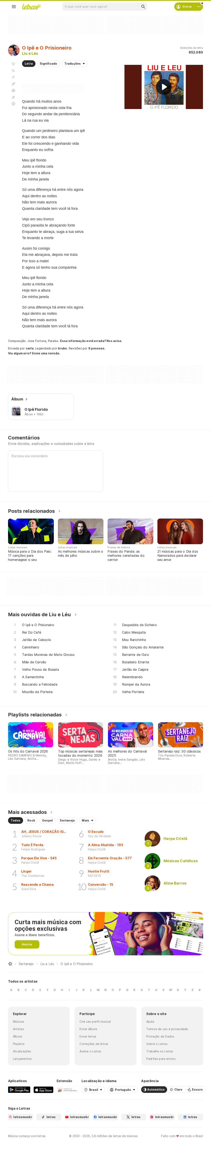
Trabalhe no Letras (159, 1051)
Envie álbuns (88, 1029)
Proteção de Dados (160, 1036)
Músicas (18, 1021)
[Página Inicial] (10, 964)
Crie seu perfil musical (95, 1021)
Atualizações (22, 1051)
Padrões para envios (161, 1058)
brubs (62, 348)
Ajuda (150, 1021)
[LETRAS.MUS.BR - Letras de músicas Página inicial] (31, 6)
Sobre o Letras (157, 1044)
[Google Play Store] (19, 1089)
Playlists (19, 1044)
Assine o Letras (90, 1051)
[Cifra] (13, 84)
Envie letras (88, 1036)
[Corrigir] (13, 97)
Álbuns (17, 1036)
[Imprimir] (13, 90)
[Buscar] (143, 6)
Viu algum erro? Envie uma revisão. (34, 353)
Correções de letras (94, 1044)
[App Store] (43, 1089)
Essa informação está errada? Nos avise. (91, 341)
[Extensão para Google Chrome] (67, 1089)
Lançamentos (22, 1058)
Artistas (18, 1029)
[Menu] (14, 6)
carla (30, 348)
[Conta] (199, 6)
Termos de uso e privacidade (167, 1029)
